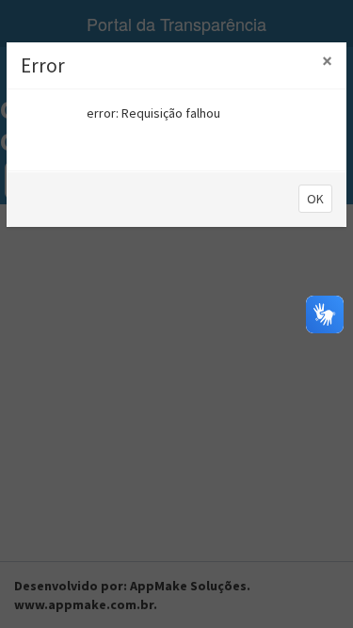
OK (315, 198)
